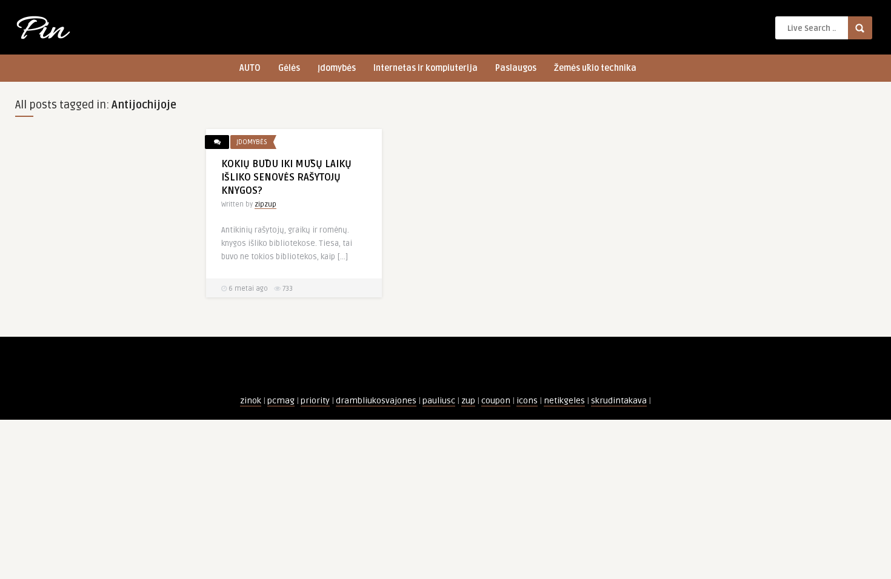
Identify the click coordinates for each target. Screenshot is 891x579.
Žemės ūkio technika (595, 68)
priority (315, 400)
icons (527, 400)
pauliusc (438, 400)
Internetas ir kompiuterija (425, 68)
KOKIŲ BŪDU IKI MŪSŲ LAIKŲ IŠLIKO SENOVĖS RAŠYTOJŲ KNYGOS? (286, 177)
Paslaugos (515, 68)
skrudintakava (619, 400)
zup (468, 400)
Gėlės (289, 68)
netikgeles (564, 400)
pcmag (281, 400)
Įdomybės (337, 68)
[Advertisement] (103, 310)
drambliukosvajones (376, 400)
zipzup (265, 204)
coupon (495, 400)
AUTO (250, 68)
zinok (250, 400)
